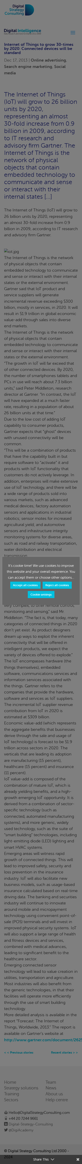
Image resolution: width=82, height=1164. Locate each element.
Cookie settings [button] (41, 594)
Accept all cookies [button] (25, 585)
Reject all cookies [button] (57, 585)
